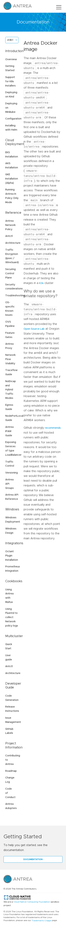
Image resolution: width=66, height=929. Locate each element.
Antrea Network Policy (10, 225)
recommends (53, 428)
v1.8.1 (10, 40)
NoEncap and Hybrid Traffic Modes (10, 389)
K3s (41, 283)
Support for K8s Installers (10, 81)
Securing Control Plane (10, 273)
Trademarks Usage (41, 920)
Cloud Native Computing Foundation (31, 902)
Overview (11, 59)
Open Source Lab (34, 329)
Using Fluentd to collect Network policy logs (11, 617)
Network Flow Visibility (10, 359)
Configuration (13, 119)
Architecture (12, 243)
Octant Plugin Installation (11, 555)
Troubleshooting (15, 295)
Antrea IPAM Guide (9, 431)
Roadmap (11, 771)
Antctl (9, 236)
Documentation (33, 859)
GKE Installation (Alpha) (11, 178)
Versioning (11, 473)
